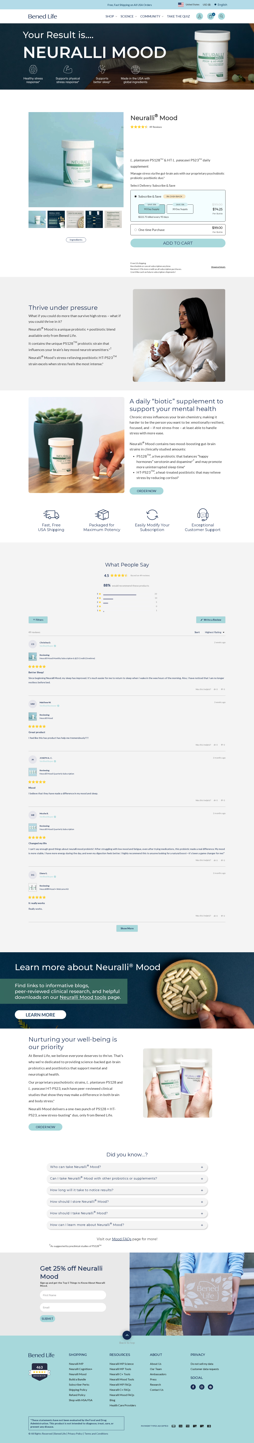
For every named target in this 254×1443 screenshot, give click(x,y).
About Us (155, 1363)
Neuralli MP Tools (120, 1369)
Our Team (156, 1369)
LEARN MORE (158, 5)
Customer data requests (205, 1369)
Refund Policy (77, 1394)
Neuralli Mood (46, 718)
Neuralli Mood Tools (122, 1379)
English (222, 5)
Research (155, 1384)
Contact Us (156, 1389)
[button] (111, 16)
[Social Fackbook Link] (193, 1387)
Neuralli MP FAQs (120, 1384)
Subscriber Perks (79, 1384)
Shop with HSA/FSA (80, 1400)
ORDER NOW (146, 491)
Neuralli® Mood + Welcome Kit (54, 889)
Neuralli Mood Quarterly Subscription (57, 773)
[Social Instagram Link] (201, 1387)
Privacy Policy (75, 1433)
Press (153, 1379)
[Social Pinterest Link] (210, 1387)
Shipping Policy (78, 1389)
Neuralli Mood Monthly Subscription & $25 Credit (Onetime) (67, 658)
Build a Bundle (77, 1379)
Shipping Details (218, 267)
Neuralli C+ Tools (120, 1374)
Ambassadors (158, 1374)
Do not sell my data (202, 1363)
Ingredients (76, 239)
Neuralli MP (76, 1363)
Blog (112, 1400)
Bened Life (60, 1433)
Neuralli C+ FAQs (120, 1389)
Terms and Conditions (96, 1433)
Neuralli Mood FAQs (122, 1394)
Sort (197, 632)
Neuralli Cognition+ (80, 1369)
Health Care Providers (123, 1405)
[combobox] (219, 4)
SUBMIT (47, 1319)
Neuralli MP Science (122, 1363)
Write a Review (214, 620)
